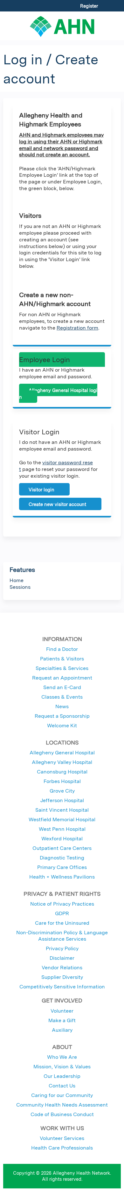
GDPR (62, 913)
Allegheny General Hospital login (58, 394)
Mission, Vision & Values (62, 1067)
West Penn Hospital (62, 829)
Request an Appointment (62, 678)
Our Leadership (62, 1076)
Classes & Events (62, 697)
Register (89, 6)
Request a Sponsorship (62, 716)
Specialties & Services (62, 668)
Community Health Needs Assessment (62, 1105)
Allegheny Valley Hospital (62, 762)
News (62, 706)
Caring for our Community (62, 1095)
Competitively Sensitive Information (62, 987)
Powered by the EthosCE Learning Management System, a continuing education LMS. (98, 1199)
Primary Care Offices (62, 867)
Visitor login (41, 489)
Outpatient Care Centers (62, 848)
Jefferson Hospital (62, 800)
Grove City (62, 791)
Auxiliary (62, 1030)
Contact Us (62, 1086)
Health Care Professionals (62, 1148)
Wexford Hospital (62, 839)
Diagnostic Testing (62, 858)
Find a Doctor (62, 649)
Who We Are (62, 1057)
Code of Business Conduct (62, 1114)
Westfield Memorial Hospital (62, 819)
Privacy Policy (62, 948)
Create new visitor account (57, 504)
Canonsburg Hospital (62, 772)
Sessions (20, 587)
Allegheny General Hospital (62, 753)
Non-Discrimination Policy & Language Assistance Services (62, 936)
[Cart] (105, 9)
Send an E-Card (62, 687)
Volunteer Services (62, 1138)
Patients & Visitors (62, 659)
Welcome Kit (62, 726)
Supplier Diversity (62, 977)
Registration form (77, 328)
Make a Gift (62, 1020)
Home (17, 580)
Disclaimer (62, 958)
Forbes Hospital (62, 781)
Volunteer (62, 1011)
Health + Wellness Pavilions (62, 877)
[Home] (62, 24)
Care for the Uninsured (62, 923)
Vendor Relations (62, 968)
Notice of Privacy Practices (62, 904)
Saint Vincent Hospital (62, 810)
